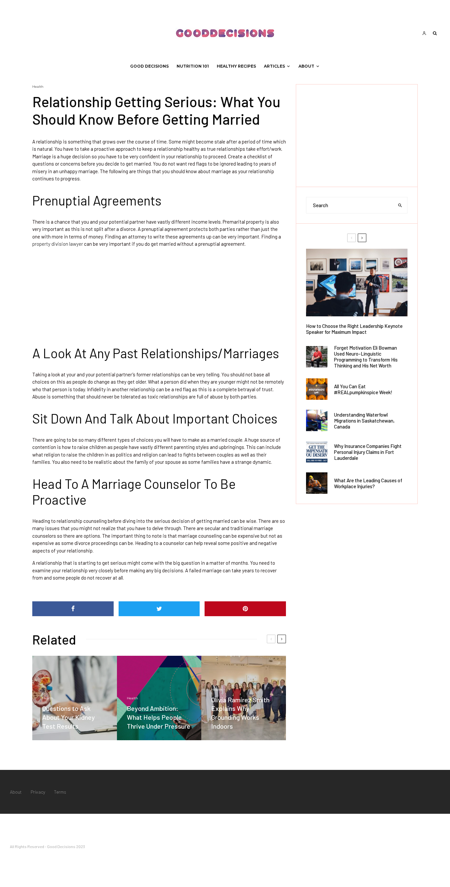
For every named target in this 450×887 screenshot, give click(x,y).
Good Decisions (149, 66)
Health (37, 86)
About (306, 66)
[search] (400, 205)
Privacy (38, 792)
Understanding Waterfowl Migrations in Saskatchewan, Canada (364, 420)
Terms (60, 792)
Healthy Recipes (236, 66)
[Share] (73, 608)
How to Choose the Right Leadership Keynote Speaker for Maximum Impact (354, 329)
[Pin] (245, 608)
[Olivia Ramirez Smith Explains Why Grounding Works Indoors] (243, 698)
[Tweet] (159, 608)
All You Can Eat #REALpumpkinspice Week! (363, 389)
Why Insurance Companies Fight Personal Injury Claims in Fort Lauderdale (368, 452)
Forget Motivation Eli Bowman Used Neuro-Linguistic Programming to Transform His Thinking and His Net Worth (366, 356)
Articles (274, 66)
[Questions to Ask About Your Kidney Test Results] (74, 698)
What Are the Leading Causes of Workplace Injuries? (368, 483)
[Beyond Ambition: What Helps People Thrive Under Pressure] (159, 698)
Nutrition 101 (193, 66)
